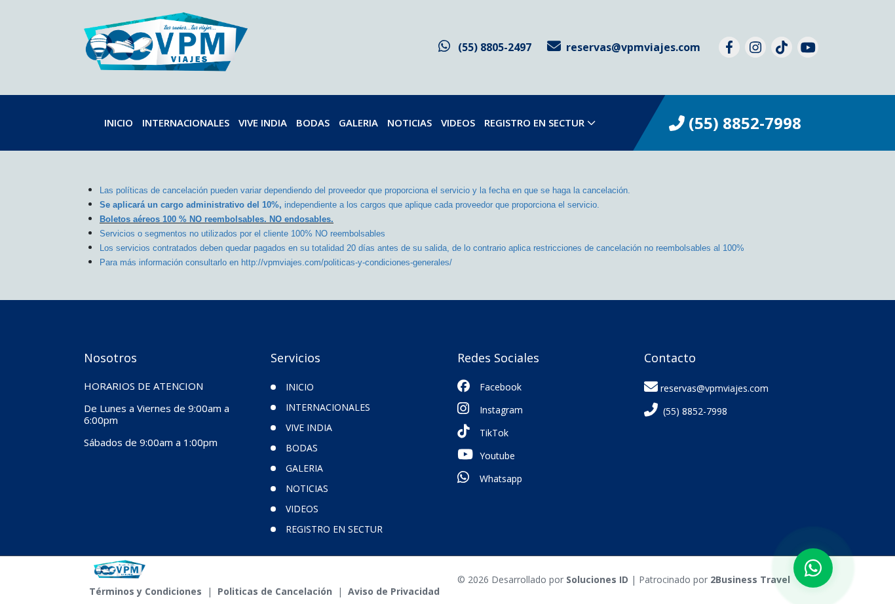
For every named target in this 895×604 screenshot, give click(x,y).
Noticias (409, 122)
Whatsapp (499, 478)
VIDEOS (458, 122)
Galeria (358, 122)
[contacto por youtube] (807, 47)
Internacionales (185, 122)
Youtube (496, 455)
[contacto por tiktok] (781, 47)
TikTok (492, 432)
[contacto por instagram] (755, 47)
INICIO (118, 122)
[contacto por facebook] (729, 47)
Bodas (313, 122)
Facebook (499, 387)
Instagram (500, 410)
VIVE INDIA (262, 122)
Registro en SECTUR (534, 122)
